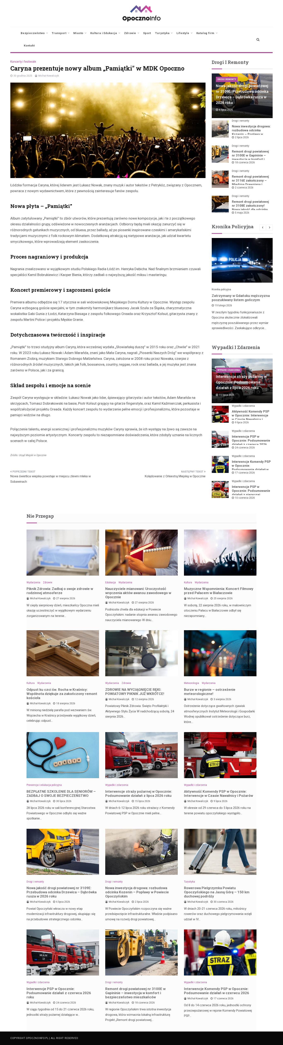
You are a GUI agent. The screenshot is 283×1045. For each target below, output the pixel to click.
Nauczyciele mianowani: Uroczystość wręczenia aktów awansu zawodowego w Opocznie (138, 593)
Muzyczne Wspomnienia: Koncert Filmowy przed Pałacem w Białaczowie (218, 591)
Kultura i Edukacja (103, 33)
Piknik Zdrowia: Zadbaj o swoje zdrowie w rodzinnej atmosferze (60, 591)
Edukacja (110, 582)
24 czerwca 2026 (245, 447)
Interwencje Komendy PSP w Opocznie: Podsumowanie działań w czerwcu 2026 (251, 467)
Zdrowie (130, 33)
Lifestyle (183, 33)
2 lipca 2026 (242, 137)
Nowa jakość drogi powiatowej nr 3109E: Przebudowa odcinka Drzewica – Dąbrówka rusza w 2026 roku (62, 892)
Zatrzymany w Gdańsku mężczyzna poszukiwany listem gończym (241, 298)
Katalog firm (205, 33)
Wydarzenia (33, 582)
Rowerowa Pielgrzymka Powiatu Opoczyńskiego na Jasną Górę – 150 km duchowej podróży (216, 892)
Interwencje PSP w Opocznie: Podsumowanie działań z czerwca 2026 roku (251, 442)
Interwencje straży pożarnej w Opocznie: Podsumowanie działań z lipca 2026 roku (241, 382)
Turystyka (162, 33)
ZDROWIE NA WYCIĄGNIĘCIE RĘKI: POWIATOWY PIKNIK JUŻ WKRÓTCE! (134, 691)
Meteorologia (191, 683)
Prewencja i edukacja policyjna (44, 785)
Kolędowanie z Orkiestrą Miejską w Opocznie (175, 476)
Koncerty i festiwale (23, 61)
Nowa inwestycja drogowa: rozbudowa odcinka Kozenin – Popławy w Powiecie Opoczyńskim (251, 132)
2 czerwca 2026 (244, 187)
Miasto (78, 33)
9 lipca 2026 (242, 422)
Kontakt (29, 45)
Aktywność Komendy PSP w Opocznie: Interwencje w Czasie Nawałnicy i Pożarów (250, 417)
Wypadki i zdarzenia (229, 370)
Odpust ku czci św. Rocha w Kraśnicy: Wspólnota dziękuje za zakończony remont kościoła (62, 693)
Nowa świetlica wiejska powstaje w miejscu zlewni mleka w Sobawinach (50, 478)
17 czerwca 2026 (245, 472)
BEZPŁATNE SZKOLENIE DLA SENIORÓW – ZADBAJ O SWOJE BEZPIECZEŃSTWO (61, 793)
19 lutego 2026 (223, 305)
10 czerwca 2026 (245, 497)
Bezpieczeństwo (33, 33)
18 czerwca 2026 (245, 162)
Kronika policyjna (221, 289)
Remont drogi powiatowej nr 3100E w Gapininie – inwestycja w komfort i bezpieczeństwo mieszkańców (250, 159)
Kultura (188, 582)
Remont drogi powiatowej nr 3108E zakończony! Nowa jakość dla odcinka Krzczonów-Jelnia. (250, 207)
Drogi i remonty (227, 79)
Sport (147, 33)
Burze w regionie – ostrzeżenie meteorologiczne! (209, 691)
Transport (59, 33)
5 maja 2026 (242, 212)
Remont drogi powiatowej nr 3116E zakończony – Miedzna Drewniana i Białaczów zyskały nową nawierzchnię (250, 184)
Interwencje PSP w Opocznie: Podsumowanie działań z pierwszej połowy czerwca (251, 493)
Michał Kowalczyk (48, 75)
